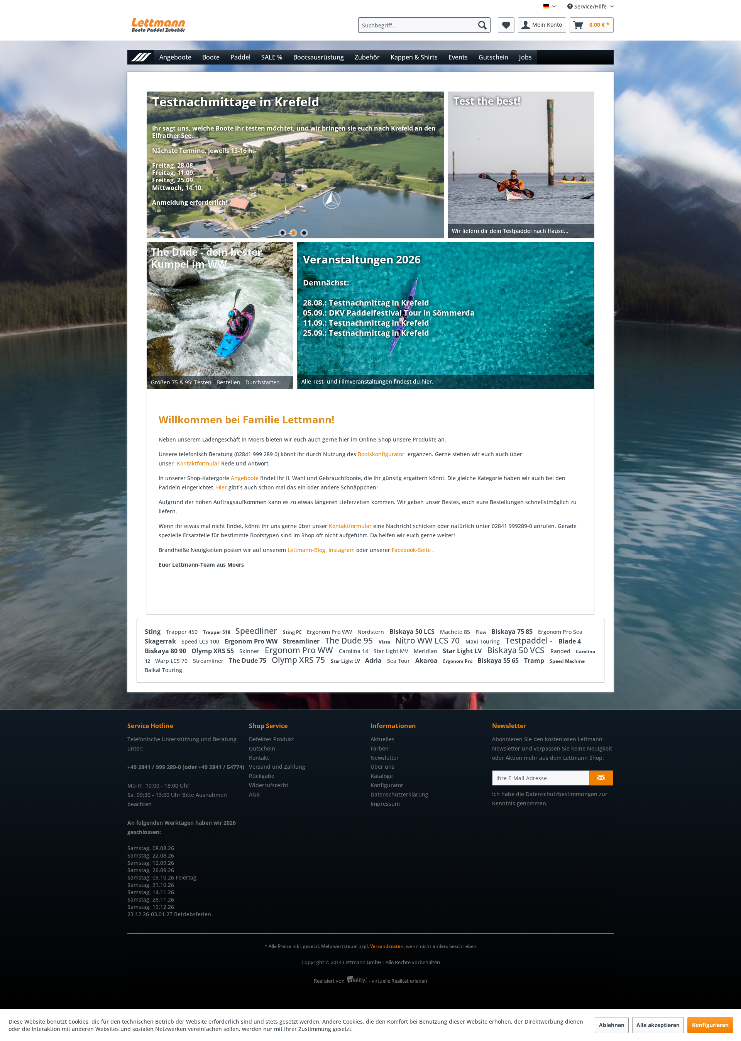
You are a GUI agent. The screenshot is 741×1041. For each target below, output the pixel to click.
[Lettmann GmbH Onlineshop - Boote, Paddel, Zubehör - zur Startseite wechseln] (158, 27)
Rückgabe (261, 775)
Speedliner (257, 630)
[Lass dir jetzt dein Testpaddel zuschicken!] (521, 165)
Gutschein (262, 748)
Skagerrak (161, 641)
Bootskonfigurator (382, 454)
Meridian (426, 651)
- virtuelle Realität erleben (398, 980)
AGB (254, 794)
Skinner (250, 651)
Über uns (382, 766)
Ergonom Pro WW (330, 631)
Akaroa (427, 660)
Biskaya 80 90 (166, 651)
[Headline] (388, 293)
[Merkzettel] (506, 25)
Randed (561, 651)
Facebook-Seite (411, 550)
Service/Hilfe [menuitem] (590, 6)
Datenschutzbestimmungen (561, 794)
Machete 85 (456, 631)
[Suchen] (482, 25)
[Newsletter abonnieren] (601, 778)
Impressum (385, 803)
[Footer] (446, 382)
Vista (385, 642)
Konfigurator (386, 785)
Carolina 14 (354, 651)
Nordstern (371, 631)
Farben (379, 748)
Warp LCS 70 (172, 660)
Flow (481, 632)
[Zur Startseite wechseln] (140, 57)
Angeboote (245, 478)
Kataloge (381, 775)
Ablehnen (611, 1025)
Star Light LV (463, 651)
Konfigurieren (710, 1025)
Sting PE (293, 632)
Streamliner (302, 641)
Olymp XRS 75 (299, 659)
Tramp (535, 660)
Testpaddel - (530, 640)
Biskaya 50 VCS (516, 650)
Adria (374, 660)
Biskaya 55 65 (498, 660)
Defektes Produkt (271, 739)
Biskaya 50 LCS (412, 631)
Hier (222, 487)
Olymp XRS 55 (213, 651)
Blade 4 (569, 641)
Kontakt (259, 757)
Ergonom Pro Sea (560, 631)
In (330, 550)
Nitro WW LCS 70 (428, 640)
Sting (153, 631)
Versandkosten (387, 946)
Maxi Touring (483, 641)
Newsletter (384, 757)
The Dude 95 (350, 640)
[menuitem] (426, 25)
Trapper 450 (182, 631)
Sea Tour (399, 660)
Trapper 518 (217, 632)
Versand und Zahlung (277, 766)
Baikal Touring (163, 670)
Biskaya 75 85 (512, 631)
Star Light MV (392, 651)
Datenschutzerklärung (399, 794)
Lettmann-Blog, (307, 550)
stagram (344, 550)
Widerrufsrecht (268, 785)
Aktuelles (382, 739)
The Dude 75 (248, 660)
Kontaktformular (198, 463)
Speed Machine (567, 661)
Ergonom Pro (458, 661)
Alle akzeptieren (658, 1025)
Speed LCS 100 (201, 641)
